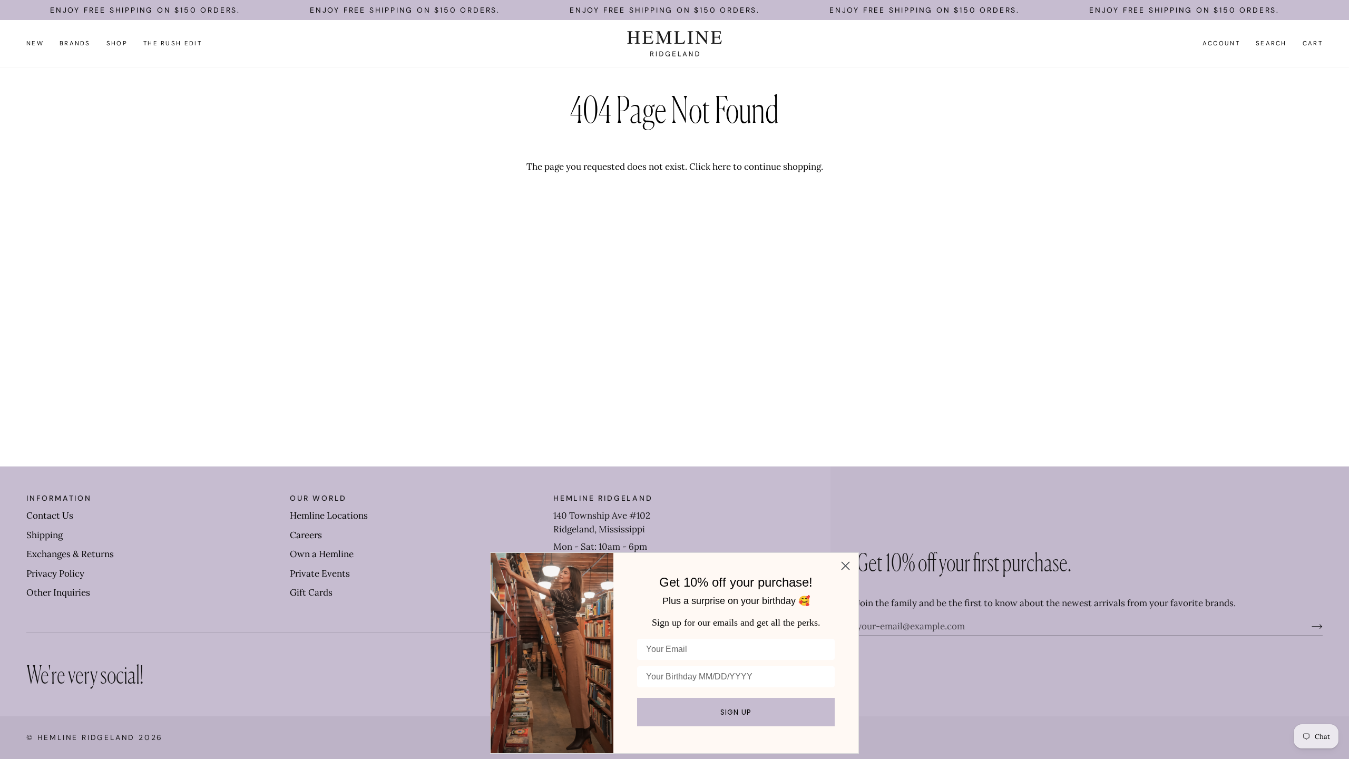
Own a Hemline (322, 554)
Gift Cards (311, 592)
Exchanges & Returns (70, 554)
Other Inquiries (58, 592)
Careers (306, 535)
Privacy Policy (55, 573)
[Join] (1309, 626)
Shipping (44, 535)
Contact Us (49, 515)
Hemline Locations (329, 515)
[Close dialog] (845, 566)
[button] (75, 43)
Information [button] (59, 498)
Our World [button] (318, 498)
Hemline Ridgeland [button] (603, 498)
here (721, 166)
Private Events (320, 573)
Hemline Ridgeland (86, 737)
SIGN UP (735, 712)
